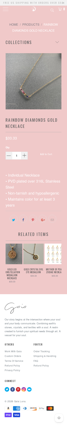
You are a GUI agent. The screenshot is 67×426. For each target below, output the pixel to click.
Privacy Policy (12, 370)
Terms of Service (14, 360)
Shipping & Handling (45, 355)
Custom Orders (13, 355)
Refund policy (12, 365)
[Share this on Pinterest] (33, 219)
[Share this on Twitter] (13, 219)
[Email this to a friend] (52, 219)
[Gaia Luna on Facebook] (12, 389)
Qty (7, 147)
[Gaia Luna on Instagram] (23, 389)
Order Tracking (42, 351)
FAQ (36, 360)
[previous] (9, 81)
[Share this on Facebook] (23, 219)
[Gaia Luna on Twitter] (7, 389)
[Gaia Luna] (33, 9)
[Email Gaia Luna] (29, 389)
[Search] (52, 10)
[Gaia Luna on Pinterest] (18, 389)
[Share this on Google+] (43, 219)
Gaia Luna (20, 401)
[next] (58, 81)
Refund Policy (41, 365)
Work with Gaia (13, 351)
